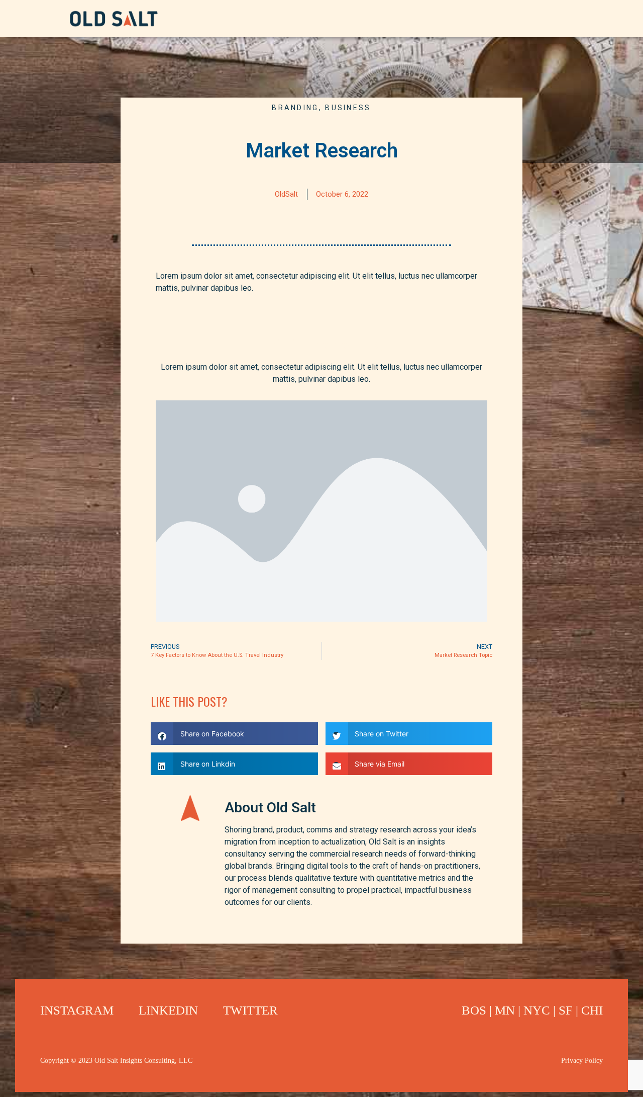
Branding (295, 108)
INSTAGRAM (77, 1010)
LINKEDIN (168, 1010)
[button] (234, 733)
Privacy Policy (582, 1060)
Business (348, 108)
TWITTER (250, 1010)
